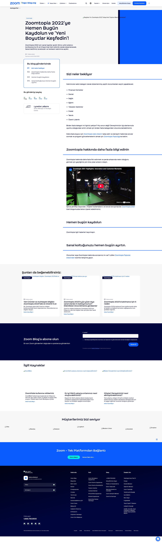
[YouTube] (32, 524)
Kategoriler (14, 8)
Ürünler (42, 3)
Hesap (125, 481)
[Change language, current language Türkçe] (90, 3)
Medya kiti (73, 506)
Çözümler (62, 3)
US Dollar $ (27, 490)
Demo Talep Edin (110, 486)
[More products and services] (149, 3)
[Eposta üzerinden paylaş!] (45, 98)
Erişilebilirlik (127, 500)
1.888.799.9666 (30, 519)
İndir (89, 472)
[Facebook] (36, 524)
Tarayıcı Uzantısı (92, 488)
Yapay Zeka (53, 3)
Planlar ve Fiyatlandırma (112, 484)
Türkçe (26, 484)
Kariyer (72, 486)
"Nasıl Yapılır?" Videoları (130, 503)
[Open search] (86, 3)
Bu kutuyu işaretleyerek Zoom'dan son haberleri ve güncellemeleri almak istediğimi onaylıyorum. (111, 339)
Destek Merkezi (128, 484)
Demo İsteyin (74, 457)
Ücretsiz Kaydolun (139, 3)
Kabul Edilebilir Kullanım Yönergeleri (99, 530)
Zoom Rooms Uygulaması (95, 482)
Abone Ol (133, 344)
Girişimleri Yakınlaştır (76, 514)
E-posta (85, 332)
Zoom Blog (73, 478)
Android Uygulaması (93, 496)
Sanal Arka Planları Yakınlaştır (93, 499)
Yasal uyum (110, 530)
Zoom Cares (74, 503)
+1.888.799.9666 (110, 478)
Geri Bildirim (127, 495)
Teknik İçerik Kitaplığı (129, 492)
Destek (113, 3)
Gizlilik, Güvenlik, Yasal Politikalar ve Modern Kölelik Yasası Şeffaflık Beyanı (130, 511)
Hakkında (74, 472)
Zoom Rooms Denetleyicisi (95, 485)
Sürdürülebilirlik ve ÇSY (77, 500)
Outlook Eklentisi (92, 491)
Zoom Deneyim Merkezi (112, 493)
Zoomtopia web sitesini (93, 134)
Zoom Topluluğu (128, 489)
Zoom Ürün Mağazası (76, 517)
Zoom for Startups (111, 496)
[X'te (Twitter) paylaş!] (35, 98)
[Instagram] (39, 524)
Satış (107, 472)
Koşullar (75, 530)
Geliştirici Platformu (76, 509)
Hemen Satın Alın (87, 457)
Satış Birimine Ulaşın (124, 3)
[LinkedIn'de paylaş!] (40, 98)
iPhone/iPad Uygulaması (94, 493)
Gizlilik (80, 530)
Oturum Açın (105, 3)
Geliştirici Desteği (128, 506)
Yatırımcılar (74, 495)
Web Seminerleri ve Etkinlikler (111, 490)
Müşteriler (73, 481)
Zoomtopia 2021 (128, 207)
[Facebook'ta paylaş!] (30, 98)
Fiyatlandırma (72, 3)
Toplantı (96, 3)
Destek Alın (127, 473)
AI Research (74, 511)
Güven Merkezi (87, 530)
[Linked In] (25, 524)
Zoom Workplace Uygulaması (93, 478)
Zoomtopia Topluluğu (112, 136)
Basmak (73, 498)
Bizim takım (74, 484)
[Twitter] (28, 524)
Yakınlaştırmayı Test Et (130, 478)
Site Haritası (136, 530)
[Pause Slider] (157, 439)
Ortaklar (73, 492)
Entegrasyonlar (75, 489)
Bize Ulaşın (127, 498)
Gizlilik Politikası (95, 348)
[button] (158, 539)
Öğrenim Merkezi (128, 486)
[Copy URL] (25, 98)
